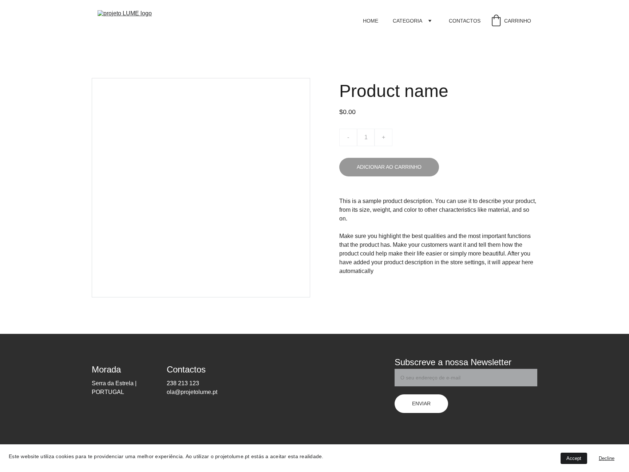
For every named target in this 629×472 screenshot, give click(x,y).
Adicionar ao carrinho (389, 167)
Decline (606, 458)
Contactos (464, 21)
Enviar (421, 403)
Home (370, 21)
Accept (573, 458)
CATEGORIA (407, 21)
